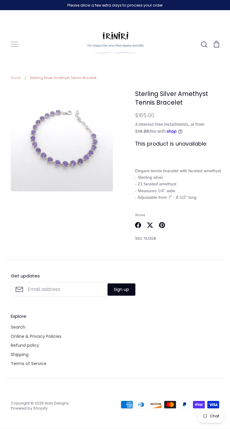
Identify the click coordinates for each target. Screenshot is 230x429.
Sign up (121, 289)
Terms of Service (28, 364)
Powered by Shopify (29, 408)
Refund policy (25, 345)
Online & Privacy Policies (36, 336)
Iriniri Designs (57, 403)
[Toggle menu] (14, 44)
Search (18, 327)
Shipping (19, 355)
